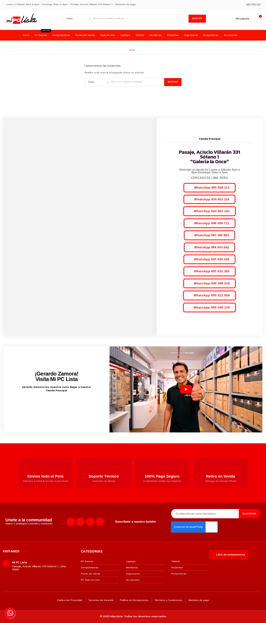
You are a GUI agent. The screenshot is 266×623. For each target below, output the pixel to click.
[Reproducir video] (186, 389)
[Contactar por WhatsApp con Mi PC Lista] (10, 613)
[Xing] (100, 522)
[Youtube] (90, 522)
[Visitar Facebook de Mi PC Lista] (50, 402)
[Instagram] (80, 522)
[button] (252, 4)
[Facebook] (71, 522)
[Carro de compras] (258, 18)
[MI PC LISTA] (21, 18)
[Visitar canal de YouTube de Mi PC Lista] (63, 402)
